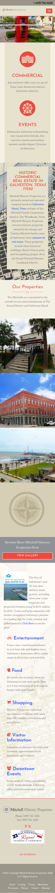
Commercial (27, 76)
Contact (35, 888)
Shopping (22, 703)
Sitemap (46, 888)
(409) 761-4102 (31, 816)
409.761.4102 (44, 3)
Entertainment (29, 638)
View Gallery (27, 555)
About (12, 884)
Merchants (43, 884)
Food (17, 670)
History (24, 888)
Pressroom (13, 888)
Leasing (22, 884)
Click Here (28, 623)
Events (28, 125)
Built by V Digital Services (35, 874)
